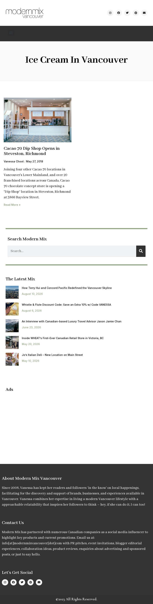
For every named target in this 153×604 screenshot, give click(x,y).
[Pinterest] (136, 13)
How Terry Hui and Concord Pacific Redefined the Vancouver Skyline (67, 287)
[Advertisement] (37, 422)
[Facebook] (119, 13)
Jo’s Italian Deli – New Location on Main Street (52, 354)
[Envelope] (144, 13)
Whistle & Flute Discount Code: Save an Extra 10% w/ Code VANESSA (66, 304)
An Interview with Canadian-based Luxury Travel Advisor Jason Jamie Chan (71, 321)
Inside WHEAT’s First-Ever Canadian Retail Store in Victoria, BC (63, 338)
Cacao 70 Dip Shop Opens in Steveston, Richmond (32, 151)
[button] (11, 33)
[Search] (141, 251)
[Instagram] (110, 13)
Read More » (12, 204)
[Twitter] (127, 13)
